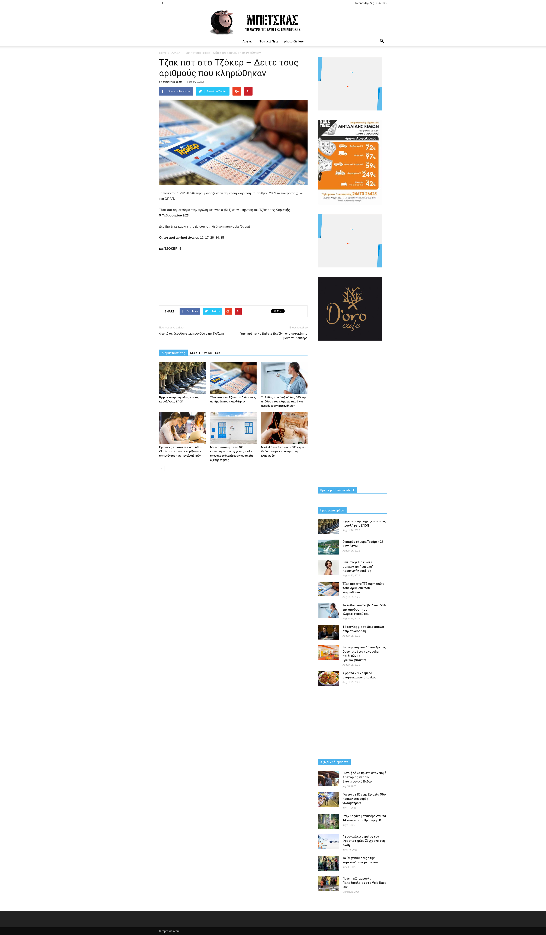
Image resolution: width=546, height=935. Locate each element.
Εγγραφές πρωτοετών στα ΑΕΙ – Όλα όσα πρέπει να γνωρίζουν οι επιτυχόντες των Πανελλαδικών (180, 451)
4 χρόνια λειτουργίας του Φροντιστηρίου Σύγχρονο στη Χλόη (364, 841)
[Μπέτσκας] (273, 21)
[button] (382, 41)
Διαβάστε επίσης (173, 353)
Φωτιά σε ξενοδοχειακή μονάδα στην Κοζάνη (191, 333)
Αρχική (248, 41)
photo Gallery (294, 41)
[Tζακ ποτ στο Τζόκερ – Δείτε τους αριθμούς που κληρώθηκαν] (233, 378)
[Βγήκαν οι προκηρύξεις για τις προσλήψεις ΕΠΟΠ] (182, 378)
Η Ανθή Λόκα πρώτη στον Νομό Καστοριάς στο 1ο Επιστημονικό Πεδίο (364, 777)
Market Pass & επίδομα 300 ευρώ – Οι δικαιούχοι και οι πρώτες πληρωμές (283, 451)
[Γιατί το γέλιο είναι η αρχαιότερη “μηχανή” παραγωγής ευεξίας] (328, 567)
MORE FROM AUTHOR (205, 353)
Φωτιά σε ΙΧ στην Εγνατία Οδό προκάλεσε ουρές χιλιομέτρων (364, 799)
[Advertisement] (233, 277)
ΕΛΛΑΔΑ (175, 53)
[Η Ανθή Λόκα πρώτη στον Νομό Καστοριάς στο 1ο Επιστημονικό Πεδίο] (328, 778)
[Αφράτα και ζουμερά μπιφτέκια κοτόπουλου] (328, 678)
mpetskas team (172, 81)
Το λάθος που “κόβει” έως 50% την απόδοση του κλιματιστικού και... (364, 610)
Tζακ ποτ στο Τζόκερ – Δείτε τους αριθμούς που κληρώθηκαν (363, 588)
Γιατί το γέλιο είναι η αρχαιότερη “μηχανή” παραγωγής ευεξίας (358, 566)
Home (163, 53)
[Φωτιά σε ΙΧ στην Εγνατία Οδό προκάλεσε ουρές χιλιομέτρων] (328, 799)
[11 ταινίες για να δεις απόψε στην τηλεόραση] (328, 632)
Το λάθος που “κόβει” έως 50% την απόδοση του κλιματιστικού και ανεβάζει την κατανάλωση (283, 401)
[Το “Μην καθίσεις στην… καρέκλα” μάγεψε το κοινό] (328, 863)
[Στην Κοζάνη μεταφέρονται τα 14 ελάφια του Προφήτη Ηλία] (328, 821)
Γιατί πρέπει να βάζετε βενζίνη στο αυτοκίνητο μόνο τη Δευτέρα (274, 336)
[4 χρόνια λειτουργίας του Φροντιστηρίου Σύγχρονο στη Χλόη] (328, 841)
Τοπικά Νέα (269, 41)
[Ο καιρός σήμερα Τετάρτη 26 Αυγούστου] (328, 547)
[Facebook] (162, 3)
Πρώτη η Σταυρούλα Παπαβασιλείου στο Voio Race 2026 (364, 883)
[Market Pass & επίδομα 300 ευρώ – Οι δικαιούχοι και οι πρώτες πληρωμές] (284, 428)
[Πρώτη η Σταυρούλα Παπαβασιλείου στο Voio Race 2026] (328, 883)
